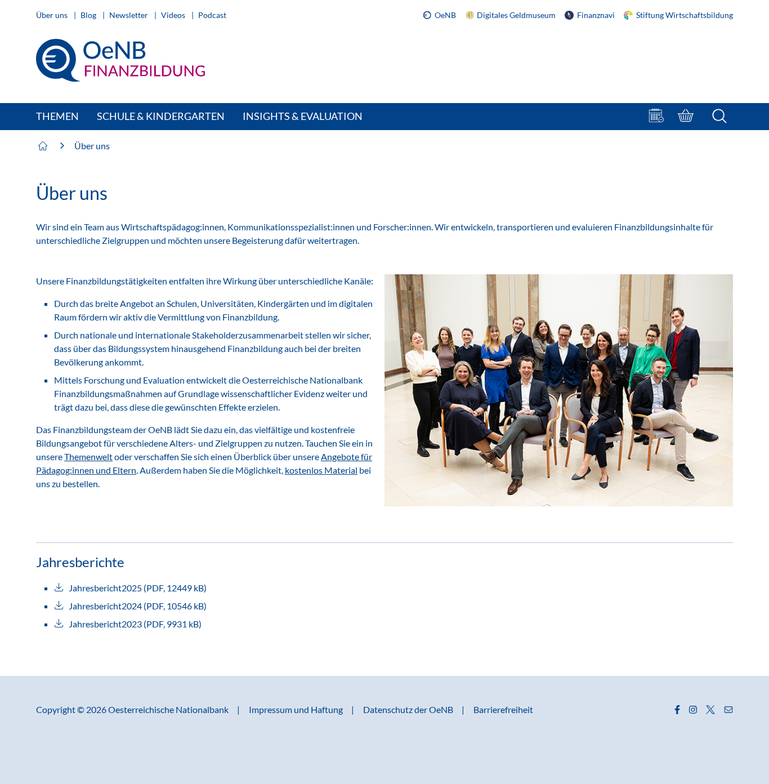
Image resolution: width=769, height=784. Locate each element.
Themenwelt (88, 456)
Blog (89, 15)
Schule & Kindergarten (161, 116)
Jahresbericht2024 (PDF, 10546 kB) (138, 605)
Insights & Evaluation (303, 116)
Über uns (52, 15)
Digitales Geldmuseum (516, 15)
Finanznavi (594, 15)
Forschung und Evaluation (134, 380)
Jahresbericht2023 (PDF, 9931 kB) (135, 623)
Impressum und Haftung (297, 709)
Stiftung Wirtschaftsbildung (683, 15)
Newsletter (129, 15)
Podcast (212, 15)
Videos (174, 15)
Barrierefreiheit (503, 709)
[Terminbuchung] (657, 116)
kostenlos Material (321, 470)
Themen (57, 116)
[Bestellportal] (687, 116)
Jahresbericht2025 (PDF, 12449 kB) (138, 587)
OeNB (445, 15)
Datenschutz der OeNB (409, 709)
